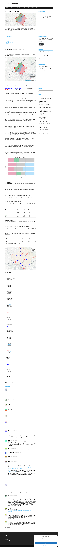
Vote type (40, 133)
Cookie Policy (44, 545)
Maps (17, 7)
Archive (36, 7)
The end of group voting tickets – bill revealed (45, 58)
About (11, 7)
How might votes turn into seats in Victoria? (45, 60)
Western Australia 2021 (42, 135)
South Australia (41, 129)
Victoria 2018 (43, 132)
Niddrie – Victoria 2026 (45, 66)
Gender (45, 108)
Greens (50, 108)
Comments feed (7, 540)
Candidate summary (9, 38)
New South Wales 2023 (44, 118)
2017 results (7, 41)
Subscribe (41, 44)
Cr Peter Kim (9, 344)
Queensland (40, 17)
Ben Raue (9, 404)
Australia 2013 (47, 97)
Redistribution (43, 127)
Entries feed (6, 539)
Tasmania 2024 (47, 129)
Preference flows (41, 124)
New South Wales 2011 (42, 114)
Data (14, 7)
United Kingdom (49, 130)
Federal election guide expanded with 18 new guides (45, 56)
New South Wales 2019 (43, 117)
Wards (7, 35)
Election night (50, 105)
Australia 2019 (47, 98)
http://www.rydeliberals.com (12, 464)
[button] (56, 536)
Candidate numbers (43, 104)
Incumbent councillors (9, 36)
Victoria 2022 (48, 132)
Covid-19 (48, 104)
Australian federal (41, 16)
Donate (32, 7)
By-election (42, 102)
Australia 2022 (42, 100)
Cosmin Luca (9, 304)
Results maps (8, 43)
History (7, 37)
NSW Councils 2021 (43, 121)
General (48, 108)
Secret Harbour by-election (43, 13)
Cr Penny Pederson (10, 313)
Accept (46, 543)
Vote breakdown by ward (9, 42)
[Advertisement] (36, 3)
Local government (43, 111)
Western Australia (45, 133)
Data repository (41, 105)
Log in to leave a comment (8, 528)
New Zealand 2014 (42, 120)
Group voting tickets (42, 110)
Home (7, 7)
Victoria (40, 14)
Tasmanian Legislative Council (43, 130)
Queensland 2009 (41, 126)
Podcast (20, 7)
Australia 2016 (41, 98)
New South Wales (41, 15)
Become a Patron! (7, 378)
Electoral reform (42, 107)
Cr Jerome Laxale (9, 351)
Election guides (26, 7)
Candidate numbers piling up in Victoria (44, 51)
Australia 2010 (41, 97)
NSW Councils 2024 (41, 123)
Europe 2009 (41, 108)
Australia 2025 (42, 101)
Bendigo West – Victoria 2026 (47, 68)
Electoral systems (48, 107)
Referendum (50, 127)
